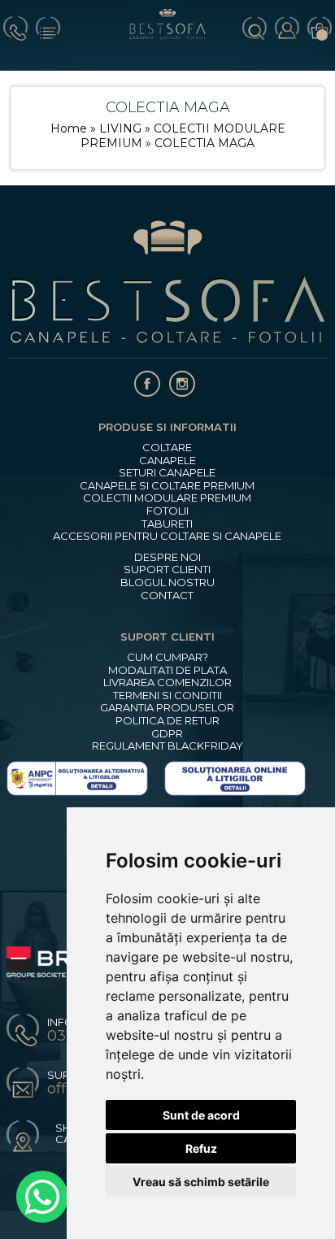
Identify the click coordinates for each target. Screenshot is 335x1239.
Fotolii (167, 511)
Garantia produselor (167, 708)
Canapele (167, 460)
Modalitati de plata (167, 670)
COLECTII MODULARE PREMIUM (167, 498)
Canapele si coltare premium (167, 486)
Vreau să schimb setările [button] (201, 1182)
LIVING (122, 128)
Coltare (167, 447)
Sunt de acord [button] (201, 1115)
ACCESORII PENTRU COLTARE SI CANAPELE (167, 536)
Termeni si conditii (167, 695)
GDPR (167, 734)
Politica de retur (167, 721)
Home (68, 128)
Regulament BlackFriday (167, 746)
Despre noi (167, 557)
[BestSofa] (167, 35)
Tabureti (167, 524)
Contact (167, 595)
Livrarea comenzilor (167, 682)
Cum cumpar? (167, 657)
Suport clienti (167, 569)
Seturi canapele (167, 473)
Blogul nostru (167, 582)
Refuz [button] (201, 1148)
